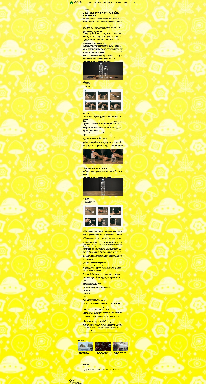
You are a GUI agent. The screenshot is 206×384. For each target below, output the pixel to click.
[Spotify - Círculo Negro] (70, 380)
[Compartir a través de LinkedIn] (88, 330)
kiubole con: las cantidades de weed (84, 353)
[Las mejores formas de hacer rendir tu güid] (103, 346)
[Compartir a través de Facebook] (83, 330)
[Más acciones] (122, 9)
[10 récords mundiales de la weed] (120, 346)
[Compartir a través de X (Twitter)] (86, 330)
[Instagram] (73, 380)
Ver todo (127, 340)
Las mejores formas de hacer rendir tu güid (102, 353)
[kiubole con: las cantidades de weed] (85, 346)
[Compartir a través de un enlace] (91, 330)
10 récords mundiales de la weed (120, 353)
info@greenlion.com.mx (78, 383)
